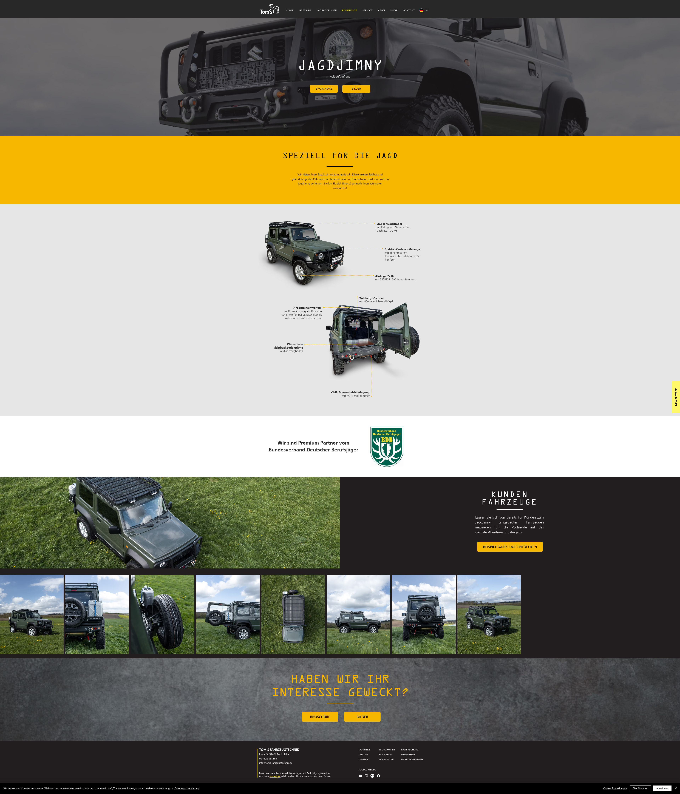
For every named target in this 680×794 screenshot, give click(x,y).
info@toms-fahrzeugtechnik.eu (276, 763)
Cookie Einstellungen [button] (615, 788)
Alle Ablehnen (640, 788)
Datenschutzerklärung (186, 788)
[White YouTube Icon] (360, 776)
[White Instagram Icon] (366, 776)
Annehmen (662, 788)
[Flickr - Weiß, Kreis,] (372, 776)
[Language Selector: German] (423, 10)
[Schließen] (676, 788)
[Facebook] (378, 776)
